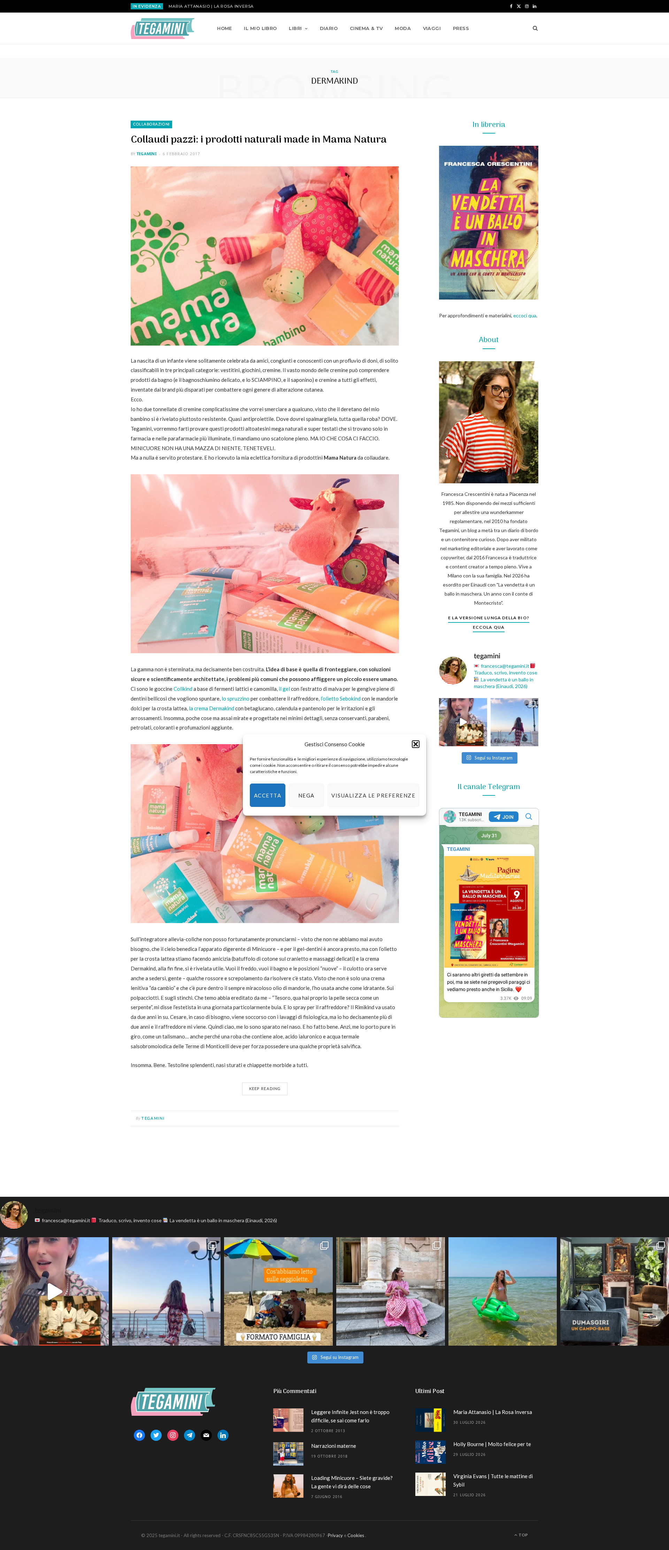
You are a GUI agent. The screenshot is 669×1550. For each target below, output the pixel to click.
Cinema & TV (366, 28)
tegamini (146, 153)
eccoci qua (524, 315)
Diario (329, 28)
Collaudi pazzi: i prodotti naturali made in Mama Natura (259, 140)
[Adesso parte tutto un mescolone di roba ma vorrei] (390, 1291)
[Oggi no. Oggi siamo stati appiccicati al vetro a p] (515, 722)
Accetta (268, 795)
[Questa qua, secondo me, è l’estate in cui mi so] (502, 1291)
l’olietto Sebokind (341, 698)
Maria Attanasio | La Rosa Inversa (211, 6)
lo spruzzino (235, 698)
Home (224, 28)
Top (523, 1534)
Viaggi (432, 28)
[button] (415, 744)
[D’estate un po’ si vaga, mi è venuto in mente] (614, 1291)
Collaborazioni (151, 124)
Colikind (183, 689)
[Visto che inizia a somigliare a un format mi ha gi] (278, 1291)
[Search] (533, 28)
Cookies (355, 1535)
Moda (403, 28)
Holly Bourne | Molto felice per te (492, 1444)
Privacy (335, 1535)
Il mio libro (260, 28)
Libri (295, 28)
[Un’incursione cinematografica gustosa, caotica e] (463, 722)
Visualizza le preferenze (373, 795)
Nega (306, 795)
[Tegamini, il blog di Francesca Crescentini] (162, 29)
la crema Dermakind (211, 708)
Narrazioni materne (333, 1446)
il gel (284, 689)
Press (461, 28)
